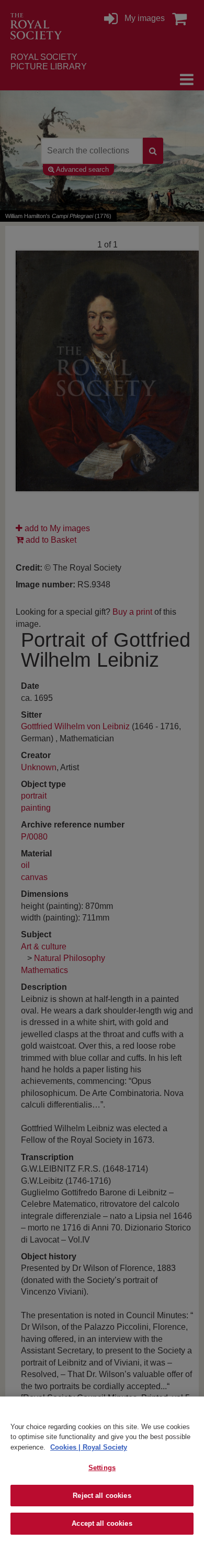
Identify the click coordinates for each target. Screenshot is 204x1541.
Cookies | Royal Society (88, 1447)
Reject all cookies (102, 1495)
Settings (102, 1468)
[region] (102, 1469)
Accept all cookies (102, 1523)
